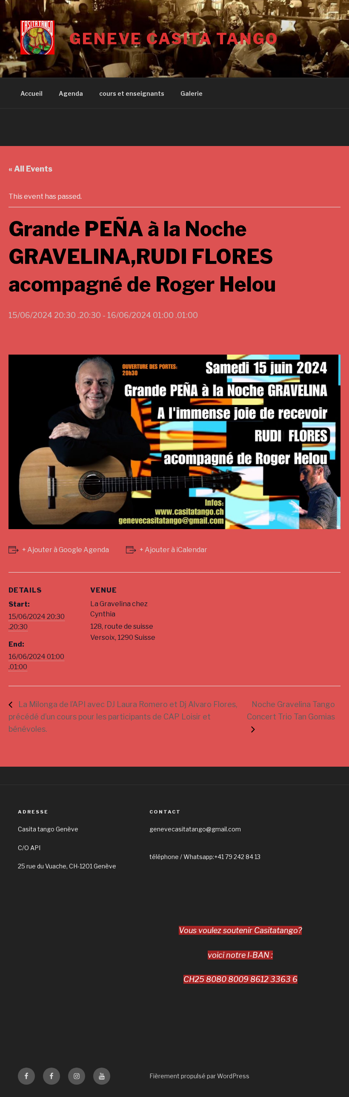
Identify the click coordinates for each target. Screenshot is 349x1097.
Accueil (31, 93)
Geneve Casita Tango (173, 38)
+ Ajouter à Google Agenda (65, 550)
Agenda (71, 93)
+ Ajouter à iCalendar (173, 550)
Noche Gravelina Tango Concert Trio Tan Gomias (291, 710)
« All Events (30, 168)
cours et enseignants (131, 93)
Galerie (191, 93)
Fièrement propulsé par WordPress (199, 1076)
